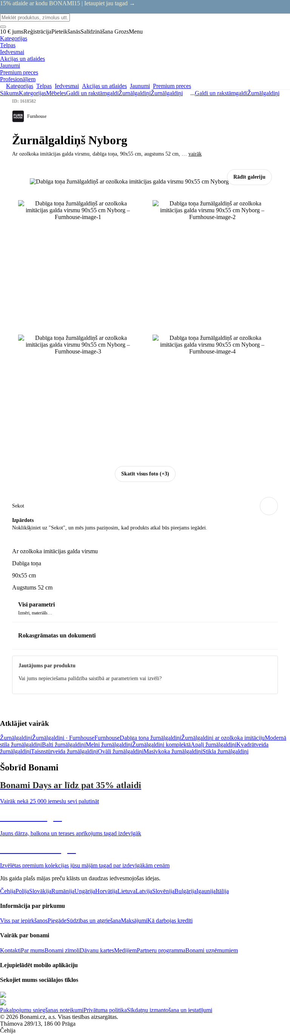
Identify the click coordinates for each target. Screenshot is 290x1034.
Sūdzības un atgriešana (93, 920)
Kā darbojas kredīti (170, 920)
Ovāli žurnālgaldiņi (120, 751)
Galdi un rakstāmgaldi (92, 93)
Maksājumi (134, 920)
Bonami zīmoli (62, 950)
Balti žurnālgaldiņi (64, 744)
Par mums (33, 950)
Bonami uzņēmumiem (211, 950)
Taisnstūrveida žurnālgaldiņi (64, 751)
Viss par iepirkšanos (24, 920)
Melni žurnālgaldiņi (109, 744)
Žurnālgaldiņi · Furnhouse (63, 738)
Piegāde (57, 920)
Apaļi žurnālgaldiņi (213, 744)
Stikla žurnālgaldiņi (225, 751)
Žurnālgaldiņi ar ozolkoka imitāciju (223, 738)
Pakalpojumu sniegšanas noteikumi (41, 1010)
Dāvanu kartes (97, 950)
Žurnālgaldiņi (167, 93)
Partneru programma (161, 950)
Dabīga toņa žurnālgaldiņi (150, 738)
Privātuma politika (105, 1010)
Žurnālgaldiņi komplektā (161, 744)
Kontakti (10, 950)
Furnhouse (107, 738)
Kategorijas (32, 93)
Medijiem (125, 950)
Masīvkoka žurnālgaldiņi (172, 751)
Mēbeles (56, 93)
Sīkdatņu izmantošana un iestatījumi (169, 1010)
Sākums (9, 93)
